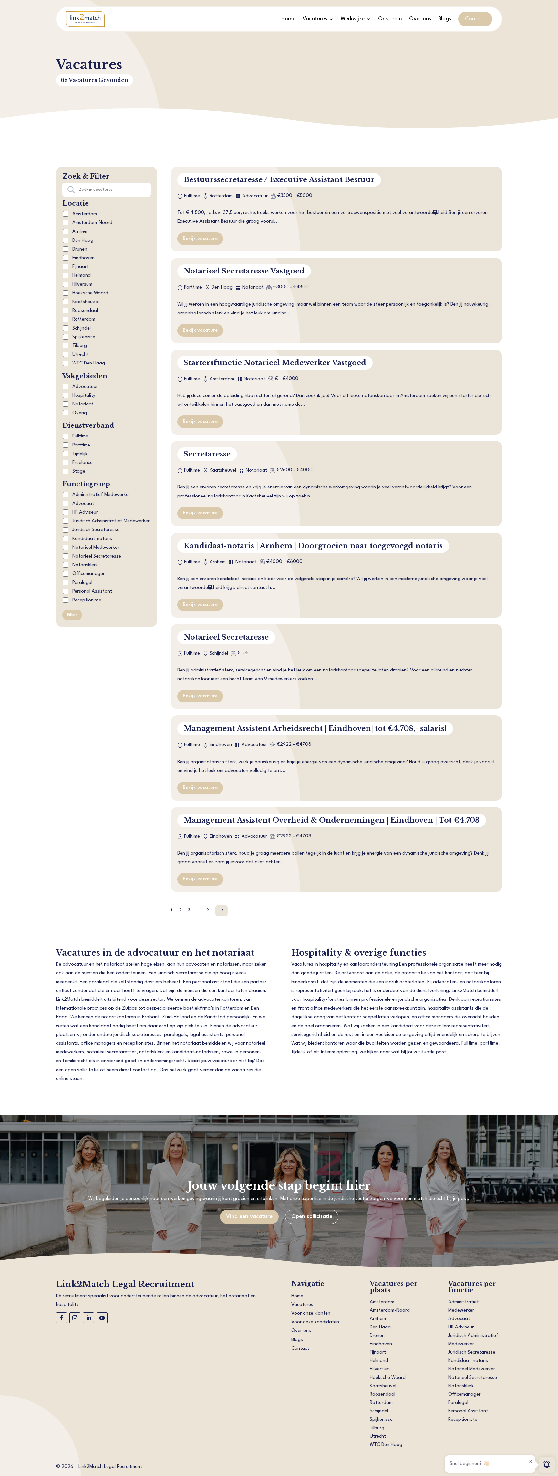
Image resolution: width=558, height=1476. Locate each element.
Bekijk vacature (200, 238)
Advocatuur (85, 386)
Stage (78, 471)
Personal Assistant (91, 591)
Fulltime (79, 436)
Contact (475, 19)
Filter (72, 615)
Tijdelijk (79, 454)
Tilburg (79, 345)
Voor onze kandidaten (315, 1322)
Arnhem (80, 231)
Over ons (420, 19)
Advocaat (82, 503)
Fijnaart (80, 266)
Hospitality (83, 395)
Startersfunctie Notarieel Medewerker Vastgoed (275, 362)
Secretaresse (207, 454)
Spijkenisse (83, 337)
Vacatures (315, 19)
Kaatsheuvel (85, 302)
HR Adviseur (84, 512)
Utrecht (80, 354)
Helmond (81, 275)
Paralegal (81, 582)
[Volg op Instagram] (74, 1317)
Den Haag (82, 240)
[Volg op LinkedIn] (88, 1317)
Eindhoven (83, 258)
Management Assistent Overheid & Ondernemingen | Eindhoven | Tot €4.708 (332, 820)
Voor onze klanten (310, 1313)
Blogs (444, 19)
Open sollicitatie (311, 1216)
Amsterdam (84, 214)
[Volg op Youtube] (102, 1317)
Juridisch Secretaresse (95, 530)
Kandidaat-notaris (91, 539)
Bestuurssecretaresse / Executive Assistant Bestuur (279, 179)
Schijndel (81, 328)
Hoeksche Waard (90, 293)
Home (288, 19)
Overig (79, 413)
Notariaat (83, 404)
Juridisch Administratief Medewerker (110, 521)
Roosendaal (85, 310)
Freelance (82, 462)
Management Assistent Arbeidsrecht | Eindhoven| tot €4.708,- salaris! (315, 728)
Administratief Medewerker (100, 494)
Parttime (80, 445)
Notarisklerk (84, 565)
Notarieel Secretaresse (96, 556)
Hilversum (82, 284)
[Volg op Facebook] (61, 1317)
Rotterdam (83, 319)
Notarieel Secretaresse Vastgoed (244, 271)
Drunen (79, 249)
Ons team (390, 19)
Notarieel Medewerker (95, 547)
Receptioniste (86, 600)
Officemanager (88, 573)
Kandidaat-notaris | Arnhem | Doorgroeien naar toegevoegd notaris (313, 545)
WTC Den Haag (88, 363)
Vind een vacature (249, 1216)
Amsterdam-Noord (92, 222)
